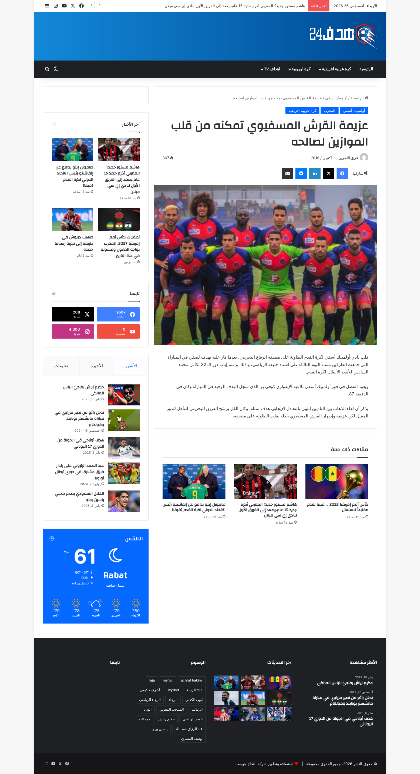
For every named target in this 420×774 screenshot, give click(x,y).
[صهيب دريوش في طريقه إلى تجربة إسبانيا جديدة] (72, 220)
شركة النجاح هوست (251, 763)
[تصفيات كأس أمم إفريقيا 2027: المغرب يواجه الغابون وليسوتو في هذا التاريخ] (119, 220)
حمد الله (144, 719)
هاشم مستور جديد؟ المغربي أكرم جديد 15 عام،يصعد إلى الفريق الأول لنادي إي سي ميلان (268, 510)
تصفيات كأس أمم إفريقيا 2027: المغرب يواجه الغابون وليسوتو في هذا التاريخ (120, 247)
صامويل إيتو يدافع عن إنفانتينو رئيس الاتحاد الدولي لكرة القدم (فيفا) (194, 507)
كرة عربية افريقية (336, 69)
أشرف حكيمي (150, 690)
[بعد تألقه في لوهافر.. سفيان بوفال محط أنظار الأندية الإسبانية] (226, 698)
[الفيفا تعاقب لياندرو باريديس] (279, 714)
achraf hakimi (192, 680)
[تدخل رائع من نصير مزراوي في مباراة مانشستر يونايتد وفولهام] (124, 420)
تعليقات (61, 365)
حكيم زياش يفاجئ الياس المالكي (83, 390)
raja (152, 680)
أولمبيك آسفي (336, 98)
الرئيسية (366, 69)
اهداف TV (272, 69)
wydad (173, 690)
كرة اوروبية (301, 69)
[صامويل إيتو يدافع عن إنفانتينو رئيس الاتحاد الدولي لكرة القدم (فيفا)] (194, 481)
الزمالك (197, 709)
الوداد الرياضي (193, 719)
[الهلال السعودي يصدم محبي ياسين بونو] (124, 501)
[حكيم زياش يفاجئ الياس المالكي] (124, 394)
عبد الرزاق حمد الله (189, 729)
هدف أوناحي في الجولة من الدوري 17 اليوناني (80, 443)
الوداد (147, 709)
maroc (168, 680)
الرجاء (173, 699)
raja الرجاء (195, 690)
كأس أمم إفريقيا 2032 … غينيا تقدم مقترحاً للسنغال (337, 507)
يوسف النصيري (192, 738)
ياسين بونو (160, 729)
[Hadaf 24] (343, 36)
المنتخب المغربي (171, 709)
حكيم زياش (166, 719)
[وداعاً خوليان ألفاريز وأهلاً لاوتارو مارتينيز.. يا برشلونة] (226, 714)
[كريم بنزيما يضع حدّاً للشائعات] (253, 714)
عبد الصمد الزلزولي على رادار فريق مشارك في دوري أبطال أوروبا (79, 472)
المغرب (329, 110)
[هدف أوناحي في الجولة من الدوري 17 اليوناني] (124, 448)
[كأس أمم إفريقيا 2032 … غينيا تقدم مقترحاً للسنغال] (336, 481)
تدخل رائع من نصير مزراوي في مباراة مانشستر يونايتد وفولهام (79, 419)
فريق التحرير (348, 158)
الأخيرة (97, 365)
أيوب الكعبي (194, 699)
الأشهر (131, 365)
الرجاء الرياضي (150, 699)
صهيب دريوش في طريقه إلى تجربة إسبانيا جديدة (74, 243)
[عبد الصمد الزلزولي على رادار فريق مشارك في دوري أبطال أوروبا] (124, 473)
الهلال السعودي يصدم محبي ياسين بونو (79, 497)
